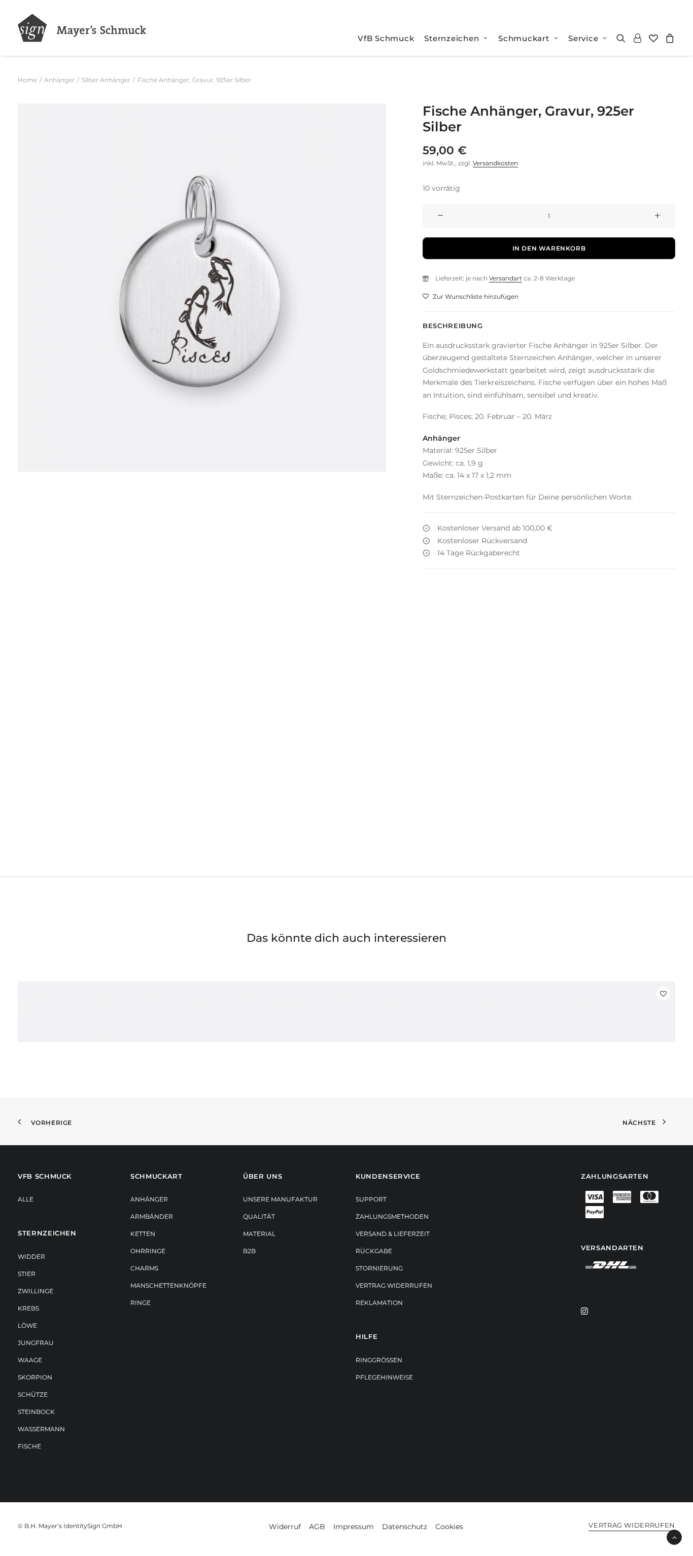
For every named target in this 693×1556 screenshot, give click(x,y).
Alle (25, 1199)
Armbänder (151, 1216)
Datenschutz (404, 1526)
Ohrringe (147, 1251)
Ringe (140, 1302)
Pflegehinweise (384, 1377)
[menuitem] (386, 38)
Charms (144, 1268)
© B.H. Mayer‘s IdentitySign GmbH (70, 1526)
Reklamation (379, 1302)
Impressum (353, 1526)
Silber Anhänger (106, 80)
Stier (27, 1274)
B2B (249, 1251)
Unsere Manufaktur (280, 1199)
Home (27, 80)
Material (259, 1233)
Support (371, 1199)
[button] (622, 38)
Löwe (27, 1325)
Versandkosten (495, 163)
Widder (31, 1256)
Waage (30, 1360)
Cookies (449, 1526)
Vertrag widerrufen (394, 1285)
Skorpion (35, 1377)
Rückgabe (374, 1251)
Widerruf (285, 1526)
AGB (317, 1526)
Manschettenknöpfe (168, 1285)
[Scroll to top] (674, 1536)
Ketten (142, 1233)
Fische (29, 1446)
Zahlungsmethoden (392, 1216)
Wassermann (41, 1429)
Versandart (505, 278)
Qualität (259, 1216)
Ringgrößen (379, 1360)
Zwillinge (35, 1291)
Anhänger (59, 80)
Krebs (28, 1308)
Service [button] (583, 38)
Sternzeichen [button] (451, 38)
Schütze (33, 1394)
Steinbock (36, 1412)
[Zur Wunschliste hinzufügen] (663, 993)
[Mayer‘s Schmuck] (82, 28)
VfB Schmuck (386, 38)
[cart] (668, 38)
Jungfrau (36, 1343)
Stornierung (379, 1268)
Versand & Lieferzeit (393, 1233)
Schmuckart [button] (523, 38)
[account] (637, 38)
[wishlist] (653, 38)
